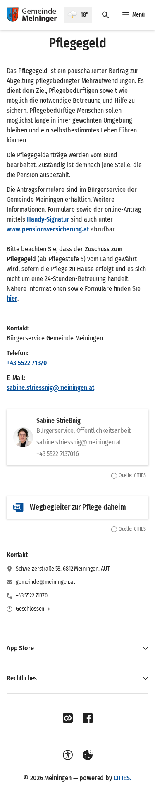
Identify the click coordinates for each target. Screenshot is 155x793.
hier (12, 298)
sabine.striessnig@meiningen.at (50, 388)
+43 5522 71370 (27, 363)
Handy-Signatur (48, 219)
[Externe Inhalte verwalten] (88, 755)
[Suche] (105, 14)
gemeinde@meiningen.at (45, 581)
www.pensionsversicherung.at (48, 229)
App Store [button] (20, 648)
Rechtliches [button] (22, 678)
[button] (33, 609)
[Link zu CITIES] (68, 718)
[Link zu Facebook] (88, 718)
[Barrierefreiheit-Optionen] (68, 755)
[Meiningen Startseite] (32, 14)
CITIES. (122, 778)
